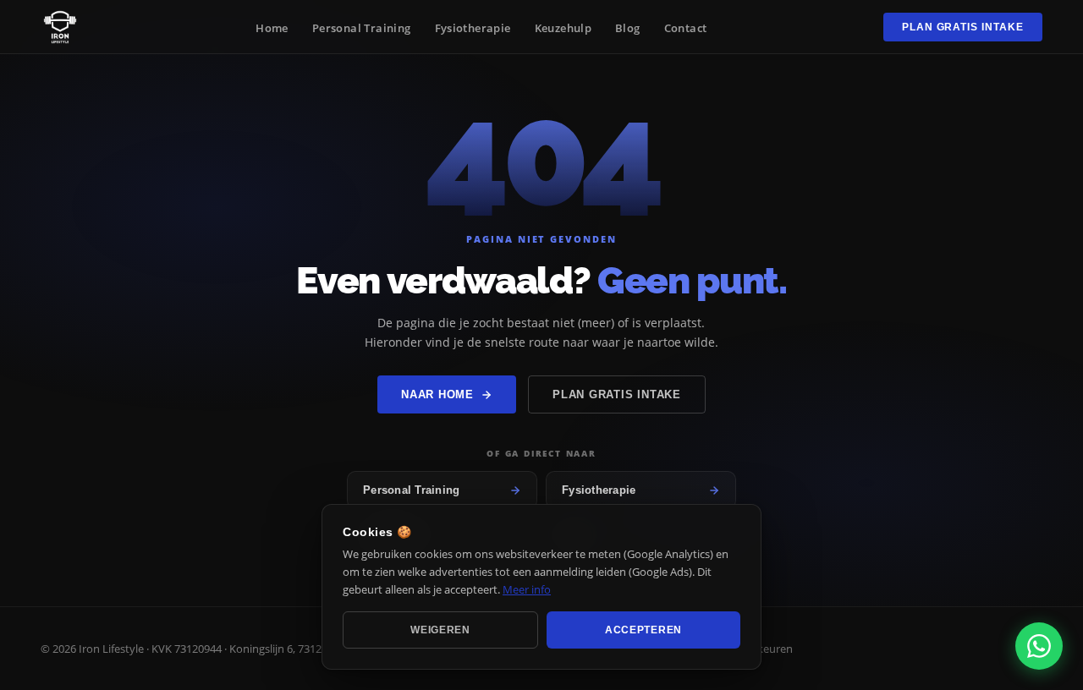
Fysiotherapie (473, 28)
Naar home (437, 394)
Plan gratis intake (963, 27)
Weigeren (440, 630)
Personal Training (361, 28)
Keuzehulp (563, 28)
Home (272, 28)
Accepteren (643, 630)
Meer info (527, 588)
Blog (627, 28)
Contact (685, 28)
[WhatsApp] (1039, 646)
